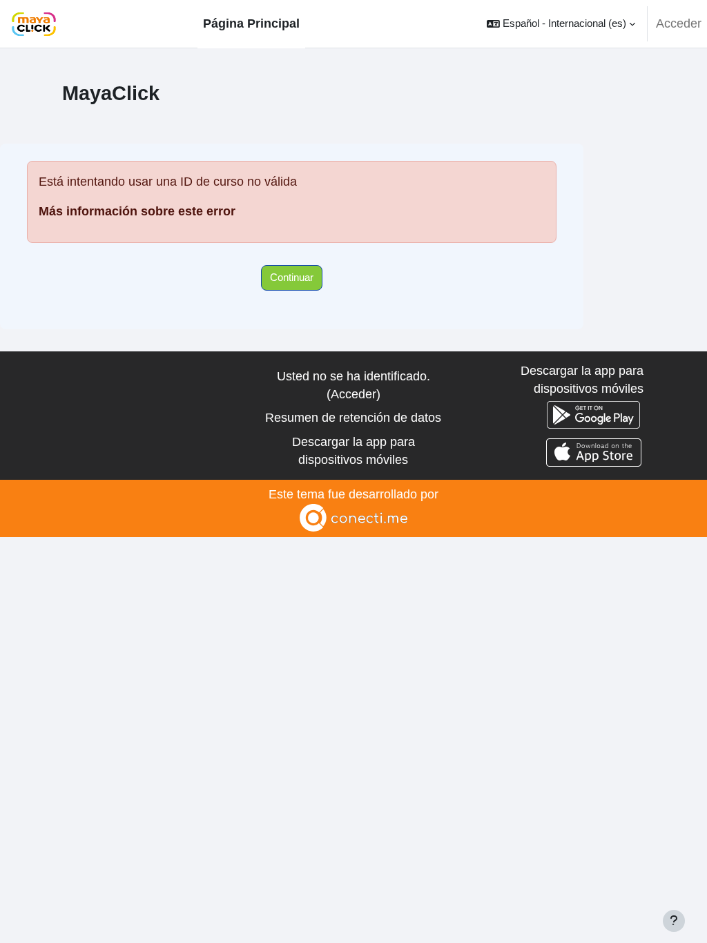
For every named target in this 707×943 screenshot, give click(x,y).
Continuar (291, 277)
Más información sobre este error (137, 211)
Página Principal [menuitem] (251, 23)
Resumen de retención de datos (353, 418)
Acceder (678, 23)
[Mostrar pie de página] (674, 921)
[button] (561, 24)
